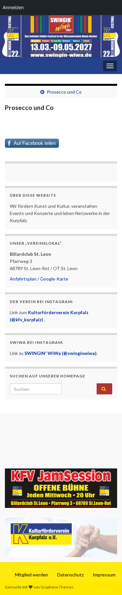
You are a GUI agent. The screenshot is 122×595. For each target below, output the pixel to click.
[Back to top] (107, 580)
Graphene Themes (57, 587)
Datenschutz (70, 574)
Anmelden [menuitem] (13, 7)
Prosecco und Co (64, 92)
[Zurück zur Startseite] (61, 36)
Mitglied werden (31, 574)
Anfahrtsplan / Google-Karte (39, 279)
